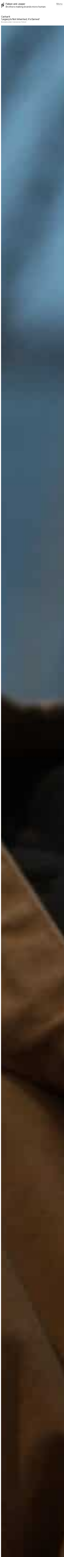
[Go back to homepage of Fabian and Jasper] (25, 4)
